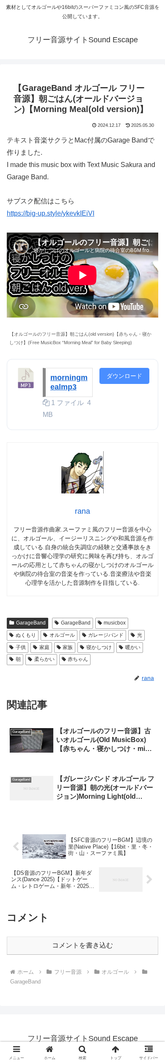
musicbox (115, 623)
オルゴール (62, 635)
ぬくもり (26, 635)
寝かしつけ (99, 647)
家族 (68, 647)
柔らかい (44, 659)
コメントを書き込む (82, 945)
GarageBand (31, 623)
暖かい (132, 647)
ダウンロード (124, 376)
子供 (21, 647)
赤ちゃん (78, 659)
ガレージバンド (106, 635)
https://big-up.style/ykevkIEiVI (50, 213)
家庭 (44, 647)
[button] (148, 1011)
